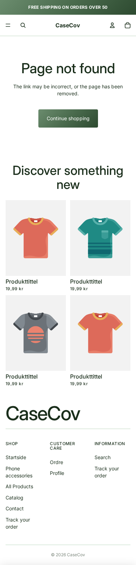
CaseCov (76, 554)
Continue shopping (68, 118)
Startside (16, 457)
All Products (19, 486)
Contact (15, 508)
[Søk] (23, 25)
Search (103, 457)
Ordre (56, 462)
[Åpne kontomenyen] (112, 25)
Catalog (14, 498)
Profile (57, 473)
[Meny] (8, 25)
